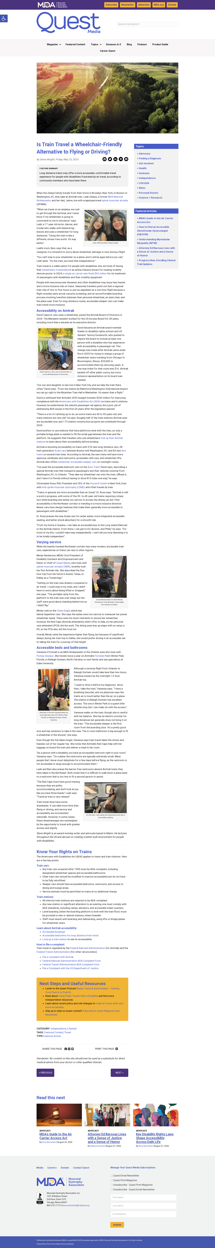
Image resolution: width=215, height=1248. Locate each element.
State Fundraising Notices (65, 1244)
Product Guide (160, 44)
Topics (94, 44)
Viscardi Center (98, 483)
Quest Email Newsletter (126, 1175)
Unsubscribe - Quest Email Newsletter (134, 1189)
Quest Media (63, 562)
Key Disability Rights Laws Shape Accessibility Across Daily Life (155, 1138)
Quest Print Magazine (125, 1180)
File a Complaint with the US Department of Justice (70, 968)
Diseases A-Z (113, 44)
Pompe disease (45, 655)
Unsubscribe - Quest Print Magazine (133, 1184)
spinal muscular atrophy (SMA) (53, 566)
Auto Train (93, 467)
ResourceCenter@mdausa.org (75, 1205)
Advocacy (144, 153)
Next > (119, 1072)
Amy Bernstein (49, 1142)
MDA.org (159, 4)
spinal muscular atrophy (115, 200)
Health (143, 168)
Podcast (142, 44)
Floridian (99, 655)
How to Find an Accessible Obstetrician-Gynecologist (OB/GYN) (153, 230)
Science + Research (150, 197)
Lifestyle (72, 1028)
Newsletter (127, 4)
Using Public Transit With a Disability (78, 995)
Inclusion (144, 173)
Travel (67, 1032)
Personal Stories (148, 192)
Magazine (52, 44)
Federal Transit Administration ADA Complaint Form (70, 964)
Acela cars (60, 450)
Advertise (143, 4)
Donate (172, 4)
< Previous (45, 1072)
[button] (4, 18)
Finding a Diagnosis (150, 158)
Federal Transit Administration (53, 951)
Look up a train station (54, 939)
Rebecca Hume (98, 1146)
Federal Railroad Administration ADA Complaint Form (71, 960)
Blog (129, 44)
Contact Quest (81, 1167)
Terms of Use (51, 1244)
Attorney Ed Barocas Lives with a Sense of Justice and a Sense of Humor (156, 252)
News (142, 187)
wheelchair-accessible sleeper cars (77, 461)
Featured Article (52, 1036)
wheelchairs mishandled (55, 269)
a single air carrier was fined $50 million (85, 273)
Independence (58, 1028)
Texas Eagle (63, 610)
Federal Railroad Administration (87, 948)
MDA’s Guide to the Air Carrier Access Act (55, 1136)
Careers (52, 1167)
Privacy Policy (41, 1244)
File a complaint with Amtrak (58, 957)
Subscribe (111, 4)
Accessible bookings (53, 931)
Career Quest (107, 50)
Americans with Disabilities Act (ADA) (79, 401)
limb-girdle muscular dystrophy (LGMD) (63, 487)
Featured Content (75, 44)
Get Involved (146, 163)
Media (39, 1167)
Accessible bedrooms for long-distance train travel (70, 935)
